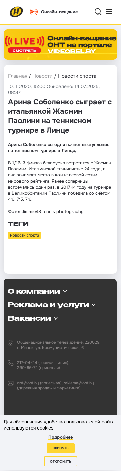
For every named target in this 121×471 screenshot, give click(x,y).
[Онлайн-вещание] (60, 44)
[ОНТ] (16, 12)
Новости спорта (24, 235)
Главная (17, 76)
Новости (42, 76)
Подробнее (60, 437)
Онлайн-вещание (59, 12)
